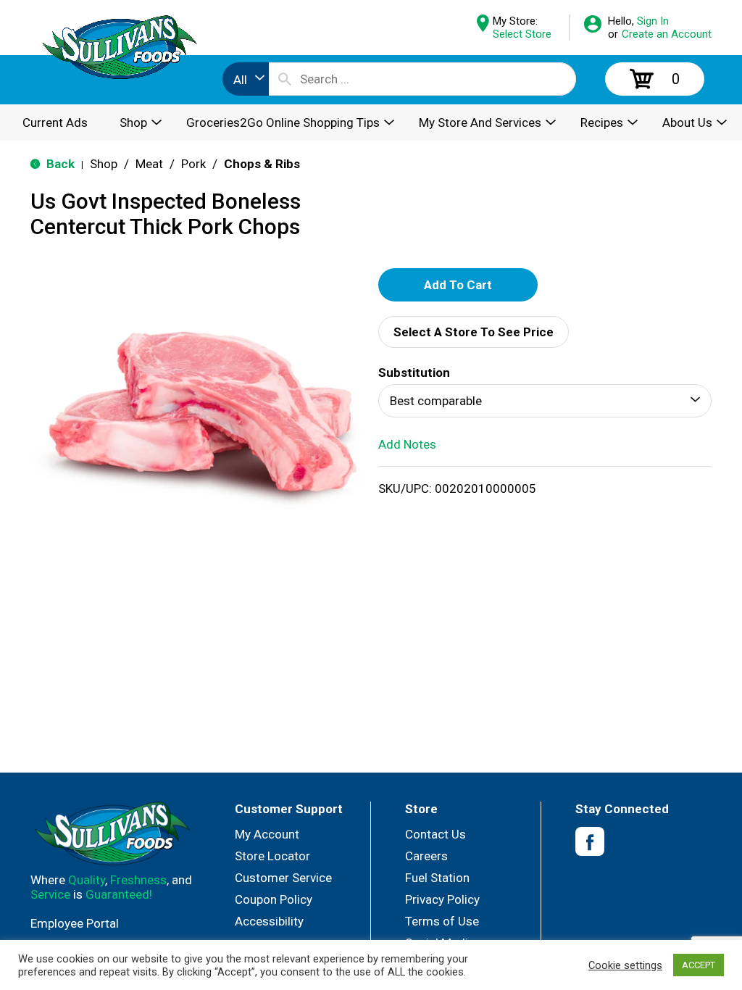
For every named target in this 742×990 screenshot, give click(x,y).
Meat (149, 164)
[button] (458, 284)
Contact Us (435, 834)
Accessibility (269, 921)
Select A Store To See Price (473, 332)
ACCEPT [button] (698, 965)
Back (59, 164)
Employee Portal (74, 923)
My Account (267, 834)
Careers (426, 856)
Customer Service (283, 877)
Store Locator (272, 856)
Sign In (653, 21)
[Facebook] (589, 842)
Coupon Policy (273, 899)
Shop (103, 164)
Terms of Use (442, 921)
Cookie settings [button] (625, 965)
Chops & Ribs (262, 164)
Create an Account (667, 34)
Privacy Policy (442, 899)
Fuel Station (437, 877)
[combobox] (245, 79)
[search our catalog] (285, 79)
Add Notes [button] (407, 444)
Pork (193, 164)
